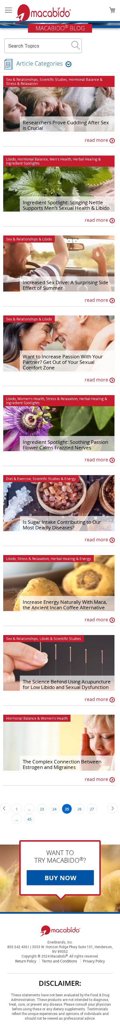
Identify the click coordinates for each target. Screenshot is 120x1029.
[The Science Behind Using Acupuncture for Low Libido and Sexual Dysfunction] (58, 664)
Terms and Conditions (59, 961)
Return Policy (25, 961)
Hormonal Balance (84, 79)
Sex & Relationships (22, 79)
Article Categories (39, 63)
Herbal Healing (85, 159)
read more (96, 140)
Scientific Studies (53, 79)
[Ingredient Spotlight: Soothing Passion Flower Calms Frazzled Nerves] (58, 424)
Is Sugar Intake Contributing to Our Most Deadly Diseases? (62, 525)
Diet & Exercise (18, 479)
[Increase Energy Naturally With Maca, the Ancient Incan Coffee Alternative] (58, 584)
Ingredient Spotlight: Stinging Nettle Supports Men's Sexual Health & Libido (66, 205)
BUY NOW (60, 877)
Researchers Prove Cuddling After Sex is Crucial (66, 125)
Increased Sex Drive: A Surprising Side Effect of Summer (65, 285)
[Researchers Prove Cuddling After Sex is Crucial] (58, 105)
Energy (70, 479)
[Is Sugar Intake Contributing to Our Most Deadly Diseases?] (58, 504)
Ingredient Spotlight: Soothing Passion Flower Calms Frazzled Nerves (65, 445)
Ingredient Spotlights (23, 163)
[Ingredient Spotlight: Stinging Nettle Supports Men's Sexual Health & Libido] (58, 184)
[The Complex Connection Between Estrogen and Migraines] (58, 743)
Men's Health (60, 159)
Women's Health (30, 399)
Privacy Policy (94, 961)
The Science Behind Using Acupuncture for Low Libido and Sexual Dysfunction (67, 684)
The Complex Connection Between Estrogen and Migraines (62, 764)
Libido (11, 159)
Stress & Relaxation (22, 83)
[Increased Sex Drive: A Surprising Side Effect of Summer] (58, 264)
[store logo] (43, 14)
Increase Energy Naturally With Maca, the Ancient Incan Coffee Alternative (65, 605)
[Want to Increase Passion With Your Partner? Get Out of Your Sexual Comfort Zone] (58, 344)
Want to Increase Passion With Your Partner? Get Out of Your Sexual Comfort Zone (63, 362)
